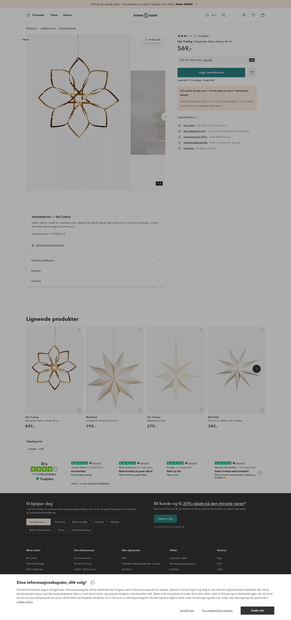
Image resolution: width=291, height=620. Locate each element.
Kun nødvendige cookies (217, 610)
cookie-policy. (25, 601)
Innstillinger (187, 610)
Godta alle (257, 610)
